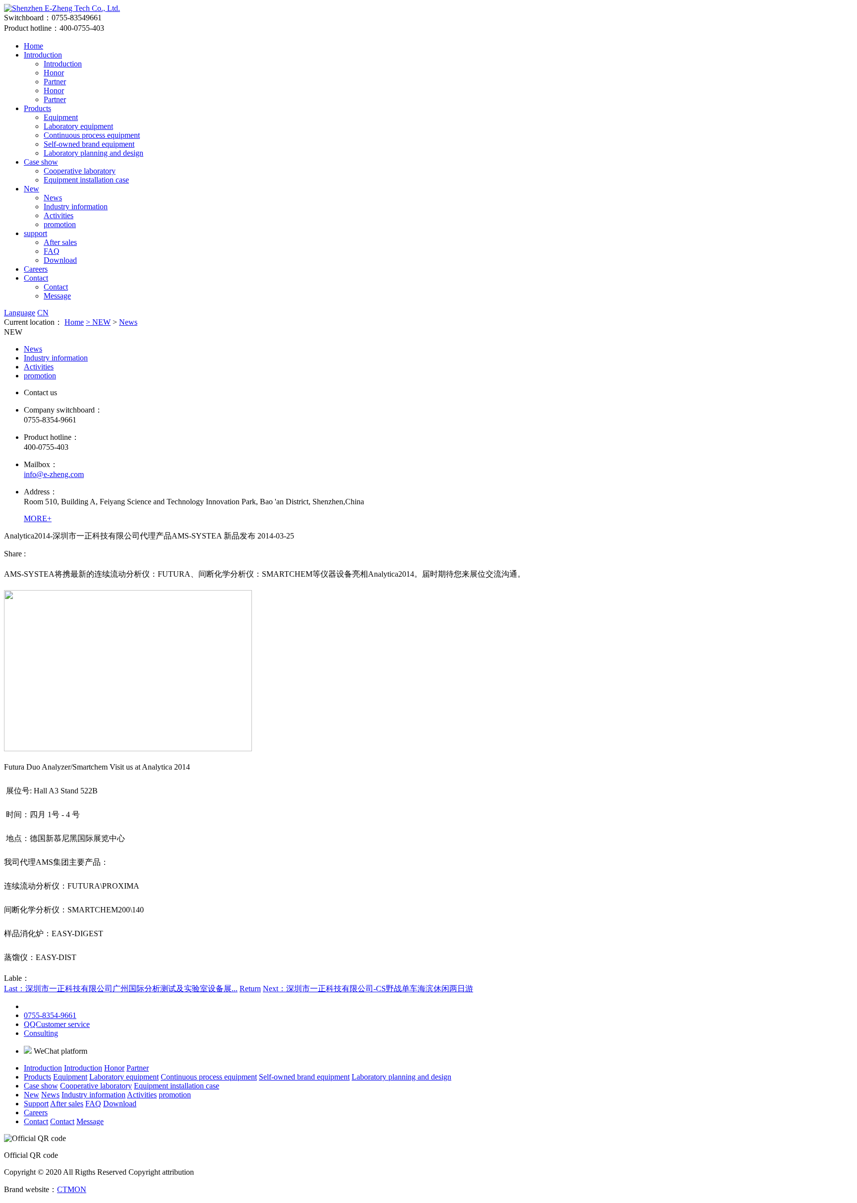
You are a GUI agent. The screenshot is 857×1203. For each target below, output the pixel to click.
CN (43, 312)
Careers (36, 269)
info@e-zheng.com (54, 474)
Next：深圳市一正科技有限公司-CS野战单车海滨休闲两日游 (368, 988)
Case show (41, 162)
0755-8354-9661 (50, 1015)
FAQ (52, 251)
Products (37, 108)
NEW (101, 322)
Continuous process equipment (92, 135)
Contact (36, 278)
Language (19, 312)
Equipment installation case (86, 180)
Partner (55, 81)
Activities (58, 215)
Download (60, 260)
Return (250, 988)
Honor (54, 72)
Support (36, 1103)
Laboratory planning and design (93, 153)
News (53, 197)
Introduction (43, 55)
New (31, 188)
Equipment (61, 117)
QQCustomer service (57, 1024)
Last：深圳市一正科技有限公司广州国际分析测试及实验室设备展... (121, 988)
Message (57, 296)
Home (33, 46)
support (35, 233)
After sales (60, 242)
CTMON (71, 1189)
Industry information (76, 206)
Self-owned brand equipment (89, 144)
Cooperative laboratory (80, 171)
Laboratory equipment (78, 126)
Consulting (41, 1033)
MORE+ (38, 518)
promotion (60, 224)
